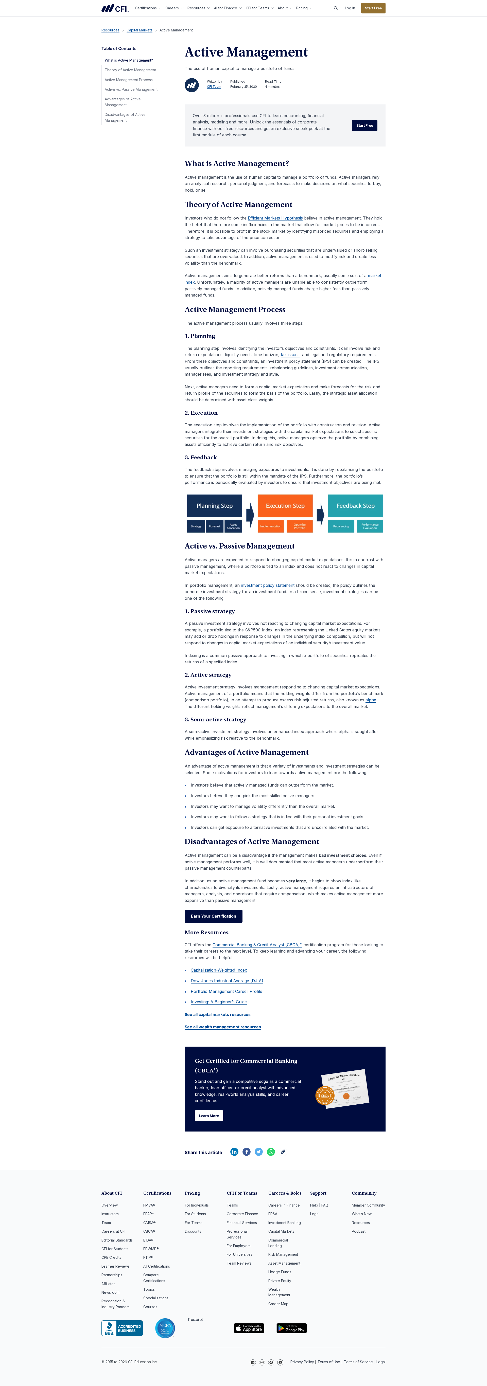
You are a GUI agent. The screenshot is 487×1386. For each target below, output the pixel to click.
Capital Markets (281, 1231)
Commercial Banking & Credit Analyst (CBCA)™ (257, 944)
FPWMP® (151, 1249)
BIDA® (148, 1240)
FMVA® (149, 1205)
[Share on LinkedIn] (234, 1154)
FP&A (272, 1214)
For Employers (239, 1246)
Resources (196, 8)
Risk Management (283, 1254)
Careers (172, 8)
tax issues (290, 354)
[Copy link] (283, 1154)
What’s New (362, 1214)
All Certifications (156, 1266)
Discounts (193, 1231)
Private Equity (279, 1281)
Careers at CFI (113, 1231)
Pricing (302, 8)
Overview (109, 1205)
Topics (149, 1289)
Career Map (278, 1304)
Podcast (359, 1231)
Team (106, 1222)
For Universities (239, 1254)
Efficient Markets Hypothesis (275, 218)
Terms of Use (329, 1362)
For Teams (193, 1222)
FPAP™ (148, 1214)
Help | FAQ (319, 1205)
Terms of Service (358, 1362)
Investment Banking (284, 1222)
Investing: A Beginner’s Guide (219, 1001)
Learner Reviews (115, 1266)
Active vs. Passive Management (131, 89)
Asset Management (284, 1263)
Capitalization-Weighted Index (219, 970)
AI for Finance (225, 8)
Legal (314, 1214)
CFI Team (214, 86)
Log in (350, 8)
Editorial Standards (117, 1240)
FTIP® (148, 1257)
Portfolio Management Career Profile (226, 991)
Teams (232, 1205)
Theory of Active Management (130, 70)
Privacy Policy (302, 1362)
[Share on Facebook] (246, 1154)
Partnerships (111, 1275)
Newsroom (110, 1292)
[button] (336, 8)
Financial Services (242, 1222)
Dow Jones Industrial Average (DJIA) (227, 980)
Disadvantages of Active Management (125, 117)
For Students (195, 1214)
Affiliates (108, 1284)
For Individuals (197, 1205)
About (283, 8)
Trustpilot (195, 1319)
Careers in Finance (284, 1205)
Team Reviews (239, 1263)
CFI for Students (114, 1249)
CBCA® (149, 1231)
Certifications (146, 8)
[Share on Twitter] (259, 1154)
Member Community (368, 1205)
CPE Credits (111, 1257)
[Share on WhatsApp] (271, 1154)
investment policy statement (267, 585)
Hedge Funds (279, 1272)
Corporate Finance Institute (115, 8)
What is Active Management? (129, 60)
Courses (150, 1307)
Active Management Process (129, 80)
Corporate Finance (242, 1214)
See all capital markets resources (218, 1014)
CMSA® (149, 1222)
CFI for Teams (257, 8)
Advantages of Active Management (123, 102)
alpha (371, 699)
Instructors (110, 1214)
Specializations (155, 1298)
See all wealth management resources (223, 1026)
